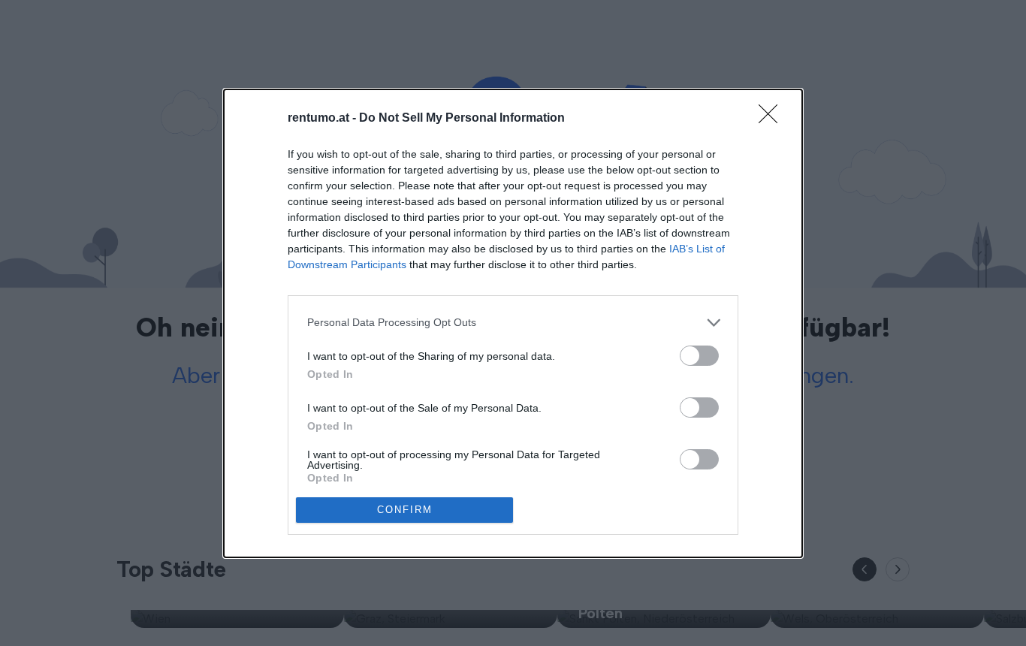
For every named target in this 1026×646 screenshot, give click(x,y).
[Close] (773, 118)
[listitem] (513, 323)
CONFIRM (405, 509)
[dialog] (513, 323)
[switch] (699, 356)
